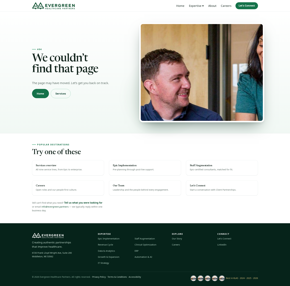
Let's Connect (247, 5)
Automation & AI (143, 256)
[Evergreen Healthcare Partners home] (53, 5)
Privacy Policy (99, 277)
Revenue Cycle (105, 244)
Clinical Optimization (145, 244)
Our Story (177, 238)
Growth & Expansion (108, 256)
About (212, 6)
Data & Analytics (106, 250)
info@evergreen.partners (55, 206)
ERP (137, 250)
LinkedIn (221, 244)
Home (180, 6)
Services (61, 93)
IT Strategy (103, 263)
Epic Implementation (108, 238)
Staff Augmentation (145, 238)
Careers (226, 6)
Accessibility (135, 277)
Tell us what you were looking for (83, 202)
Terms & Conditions (117, 277)
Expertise (196, 6)
